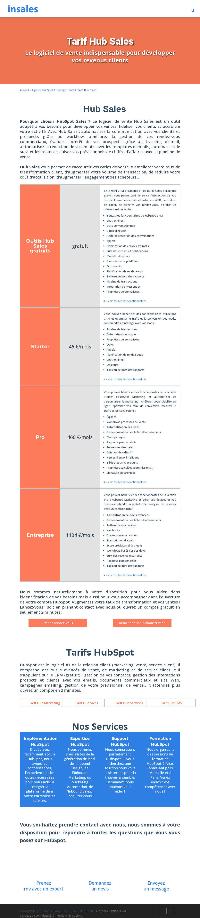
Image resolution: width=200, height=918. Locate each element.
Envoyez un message (156, 886)
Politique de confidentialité (38, 915)
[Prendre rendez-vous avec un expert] (43, 863)
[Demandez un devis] (100, 863)
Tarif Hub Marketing (44, 703)
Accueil (24, 90)
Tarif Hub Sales (86, 703)
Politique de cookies (69, 915)
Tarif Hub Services (129, 703)
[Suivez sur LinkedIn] (171, 911)
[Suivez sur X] (163, 911)
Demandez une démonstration (142, 623)
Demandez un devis (100, 886)
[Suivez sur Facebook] (155, 911)
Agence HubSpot (42, 90)
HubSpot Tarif (65, 90)
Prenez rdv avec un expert (43, 886)
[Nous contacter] (156, 863)
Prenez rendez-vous (57, 623)
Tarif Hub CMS (171, 703)
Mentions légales (108, 911)
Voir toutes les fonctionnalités (127, 301)
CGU (124, 911)
